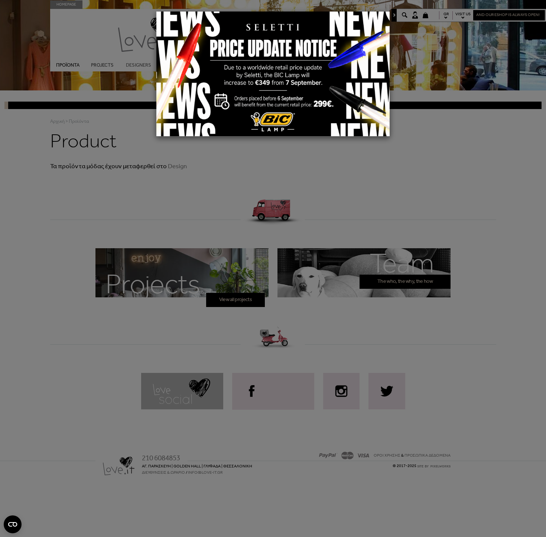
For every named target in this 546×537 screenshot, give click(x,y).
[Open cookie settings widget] (13, 524)
